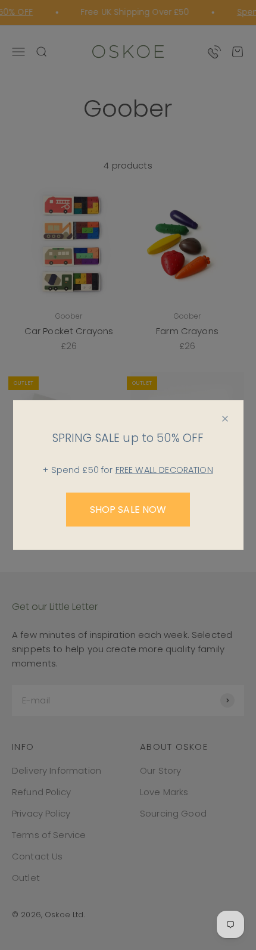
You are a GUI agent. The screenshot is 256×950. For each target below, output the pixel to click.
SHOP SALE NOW (128, 509)
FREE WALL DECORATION (164, 470)
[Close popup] (225, 418)
